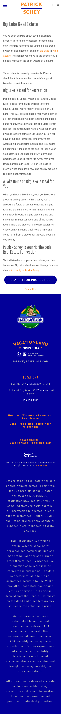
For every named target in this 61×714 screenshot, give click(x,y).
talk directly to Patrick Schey (23, 270)
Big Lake (44, 50)
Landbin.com (41, 465)
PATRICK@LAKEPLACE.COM (30, 361)
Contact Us (30, 289)
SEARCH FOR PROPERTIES (30, 280)
